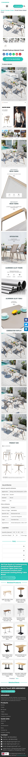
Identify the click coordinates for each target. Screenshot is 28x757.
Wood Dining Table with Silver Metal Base (7, 638)
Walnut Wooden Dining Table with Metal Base (21, 601)
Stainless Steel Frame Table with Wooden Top (7, 619)
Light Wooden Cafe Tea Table (7, 600)
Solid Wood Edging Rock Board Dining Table (7, 675)
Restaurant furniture (21, 755)
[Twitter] (26, 324)
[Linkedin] (26, 329)
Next (17, 678)
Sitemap (14, 755)
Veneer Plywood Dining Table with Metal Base (21, 638)
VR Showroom (18, 6)
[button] (24, 6)
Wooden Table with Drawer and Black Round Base (20, 675)
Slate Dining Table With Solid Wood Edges (7, 656)
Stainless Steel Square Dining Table (21, 619)
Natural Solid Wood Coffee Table (20, 655)
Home (2, 10)
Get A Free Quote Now (13, 59)
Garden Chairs (9, 10)
